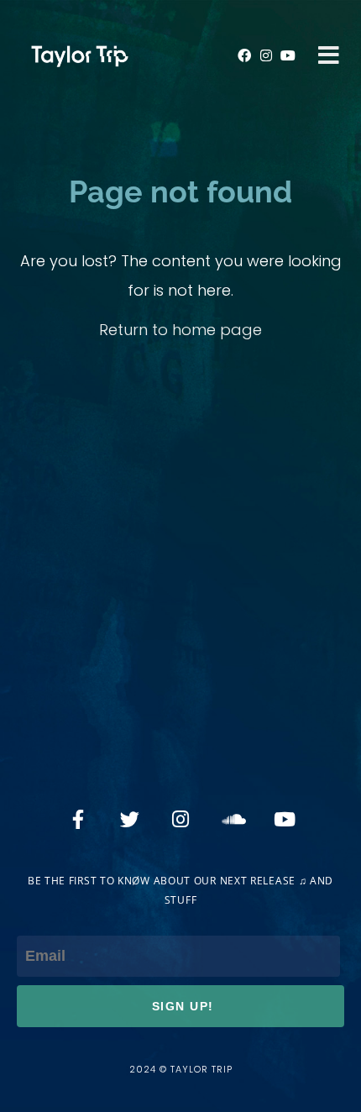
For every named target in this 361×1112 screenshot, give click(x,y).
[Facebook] (244, 55)
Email (36, 920)
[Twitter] (129, 819)
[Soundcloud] (231, 819)
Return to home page (180, 329)
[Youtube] (287, 55)
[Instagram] (266, 55)
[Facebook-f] (78, 819)
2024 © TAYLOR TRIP (181, 1069)
